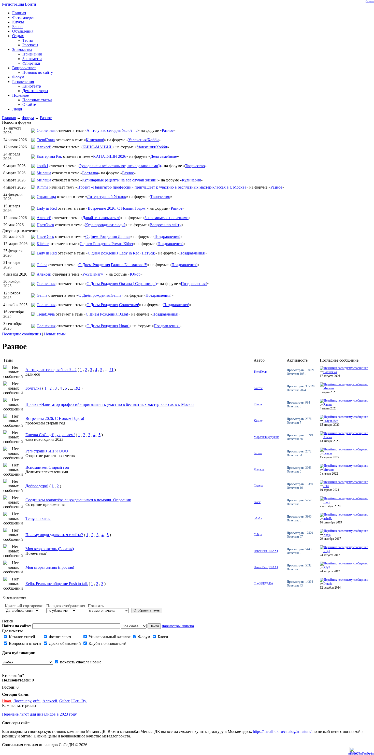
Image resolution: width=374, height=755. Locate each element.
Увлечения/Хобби (143, 140)
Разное (46, 118)
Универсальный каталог (109, 637)
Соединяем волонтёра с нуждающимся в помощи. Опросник (78, 500)
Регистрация (13, 4)
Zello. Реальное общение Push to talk (56, 583)
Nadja (326, 535)
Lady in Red (47, 208)
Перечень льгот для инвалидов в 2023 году (39, 714)
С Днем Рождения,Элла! (107, 314)
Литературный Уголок (106, 196)
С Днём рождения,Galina (99, 295)
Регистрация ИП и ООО (46, 451)
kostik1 (42, 166)
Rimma (42, 187)
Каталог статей (21, 637)
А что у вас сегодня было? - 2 (112, 130)
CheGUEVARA (263, 583)
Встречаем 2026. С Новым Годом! (117, 208)
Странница (46, 196)
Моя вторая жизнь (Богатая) (49, 549)
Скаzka (258, 486)
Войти (30, 4)
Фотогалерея (59, 637)
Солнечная (46, 130)
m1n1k (258, 518)
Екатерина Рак (49, 156)
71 (111, 369)
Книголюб (95, 140)
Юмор (135, 274)
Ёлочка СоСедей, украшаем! (50, 435)
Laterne (258, 388)
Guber (64, 701)
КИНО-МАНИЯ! (97, 147)
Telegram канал (38, 518)
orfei (36, 701)
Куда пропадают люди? (105, 225)
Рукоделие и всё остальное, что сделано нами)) (120, 166)
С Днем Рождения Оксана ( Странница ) (122, 283)
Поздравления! (167, 236)
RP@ (326, 551)
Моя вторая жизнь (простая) (49, 567)
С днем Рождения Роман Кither (106, 243)
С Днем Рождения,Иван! (108, 326)
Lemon (258, 453)
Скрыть (370, 1)
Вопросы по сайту (165, 225)
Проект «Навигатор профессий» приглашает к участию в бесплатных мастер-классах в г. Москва (161, 187)
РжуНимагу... (94, 274)
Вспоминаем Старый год (47, 467)
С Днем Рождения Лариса (107, 236)
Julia (326, 486)
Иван (6, 701)
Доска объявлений (64, 643)
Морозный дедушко (266, 437)
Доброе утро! (36, 486)
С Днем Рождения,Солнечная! (113, 305)
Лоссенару (22, 701)
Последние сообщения (21, 334)
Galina (42, 265)
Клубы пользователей (107, 643)
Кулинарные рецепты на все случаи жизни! (120, 180)
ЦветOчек (45, 225)
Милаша (44, 173)
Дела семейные (163, 156)
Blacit (257, 502)
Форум (28, 118)
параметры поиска (178, 626)
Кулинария (191, 180)
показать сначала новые (80, 662)
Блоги (162, 637)
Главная (9, 118)
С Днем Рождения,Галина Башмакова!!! (112, 265)
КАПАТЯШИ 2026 (109, 156)
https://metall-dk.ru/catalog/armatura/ (282, 731)
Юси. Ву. (79, 701)
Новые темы (55, 334)
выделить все (355, 753)
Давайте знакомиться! (101, 218)
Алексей (44, 147)
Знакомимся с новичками (167, 218)
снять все (369, 753)
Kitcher (43, 243)
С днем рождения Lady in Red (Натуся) (121, 253)
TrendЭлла (46, 140)
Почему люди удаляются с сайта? (54, 535)
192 (77, 388)
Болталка (90, 173)
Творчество (195, 166)
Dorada (327, 584)
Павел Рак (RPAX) (266, 551)
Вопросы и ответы (24, 643)
